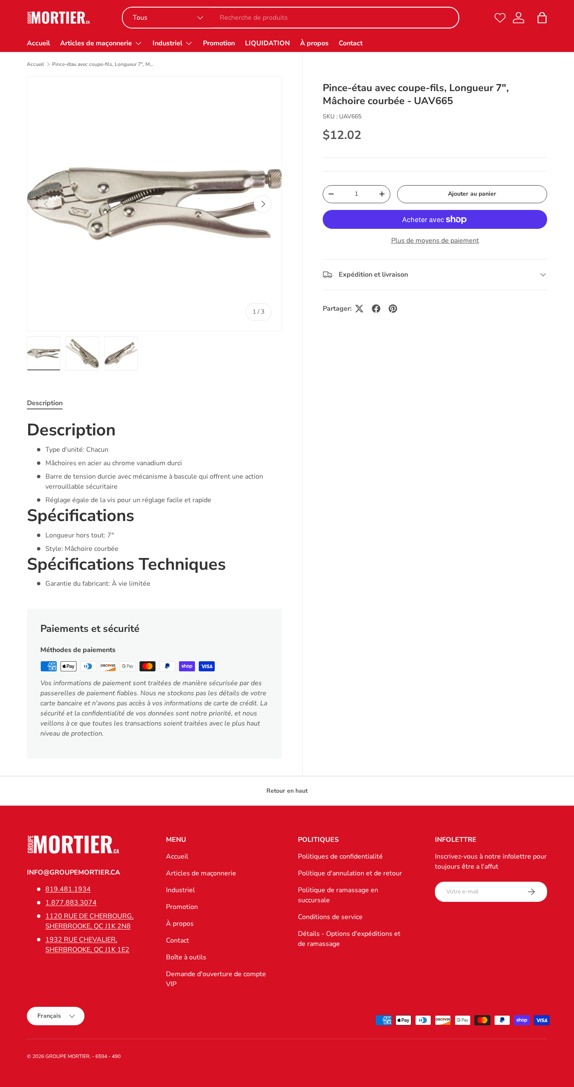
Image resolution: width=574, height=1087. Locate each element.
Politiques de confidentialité (340, 856)
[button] (542, 17)
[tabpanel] (154, 504)
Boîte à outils (186, 957)
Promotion (219, 43)
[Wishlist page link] (500, 17)
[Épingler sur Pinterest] (392, 308)
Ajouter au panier (472, 194)
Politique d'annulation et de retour (350, 873)
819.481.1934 (68, 889)
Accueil (38, 43)
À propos (314, 43)
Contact (351, 43)
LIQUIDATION (267, 43)
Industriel (167, 43)
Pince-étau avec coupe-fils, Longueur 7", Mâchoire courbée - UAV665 (102, 64)
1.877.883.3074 (71, 902)
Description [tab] (45, 403)
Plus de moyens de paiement (435, 240)
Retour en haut (287, 791)
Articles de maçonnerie (96, 43)
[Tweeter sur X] (359, 308)
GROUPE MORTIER (67, 1056)
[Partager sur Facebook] (376, 308)
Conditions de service (330, 917)
